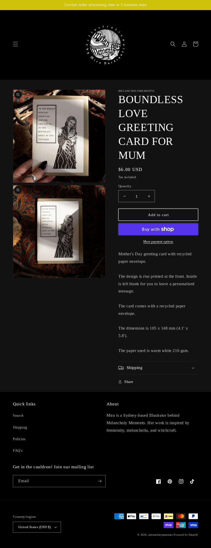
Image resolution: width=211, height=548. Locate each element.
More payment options (158, 241)
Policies (19, 439)
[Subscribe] (99, 481)
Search (18, 416)
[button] (15, 44)
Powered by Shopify (186, 534)
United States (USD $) (34, 527)
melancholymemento (160, 534)
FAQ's (18, 451)
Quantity (124, 186)
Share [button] (128, 382)
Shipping (20, 427)
